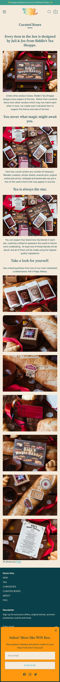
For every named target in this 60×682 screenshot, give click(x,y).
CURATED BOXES (12, 591)
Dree (18, 561)
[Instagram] (30, 674)
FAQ (5, 600)
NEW (5, 577)
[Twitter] (35, 674)
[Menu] (4, 12)
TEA (5, 582)
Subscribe (30, 665)
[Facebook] (24, 674)
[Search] (49, 12)
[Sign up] (55, 626)
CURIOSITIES (9, 586)
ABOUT (6, 595)
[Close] (56, 630)
